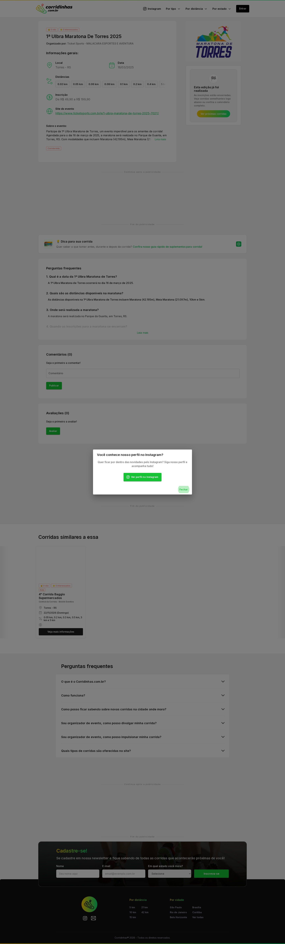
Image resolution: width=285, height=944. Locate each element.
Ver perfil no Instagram (144, 477)
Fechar (183, 489)
